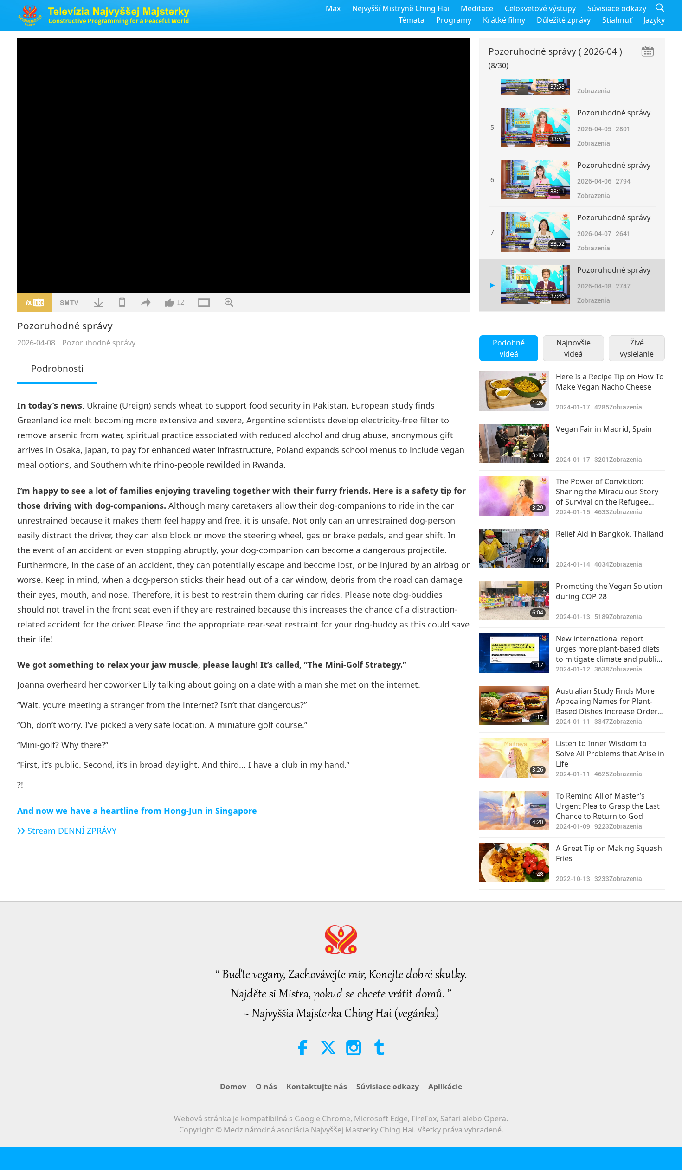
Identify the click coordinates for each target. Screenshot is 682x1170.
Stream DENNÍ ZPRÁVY (71, 830)
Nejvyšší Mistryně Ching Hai (400, 8)
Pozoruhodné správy (98, 343)
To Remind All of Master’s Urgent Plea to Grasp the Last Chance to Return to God (608, 806)
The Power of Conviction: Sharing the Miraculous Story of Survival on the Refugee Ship (607, 491)
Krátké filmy (504, 20)
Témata (412, 20)
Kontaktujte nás (316, 1086)
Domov (233, 1086)
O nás (266, 1086)
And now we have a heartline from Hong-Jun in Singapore (137, 810)
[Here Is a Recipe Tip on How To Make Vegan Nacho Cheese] (514, 391)
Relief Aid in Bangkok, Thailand (609, 534)
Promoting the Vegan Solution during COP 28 (609, 591)
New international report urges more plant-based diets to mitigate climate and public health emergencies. (608, 649)
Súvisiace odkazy (616, 8)
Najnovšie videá (573, 348)
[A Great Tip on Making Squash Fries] (514, 862)
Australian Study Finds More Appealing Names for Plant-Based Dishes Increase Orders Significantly (609, 701)
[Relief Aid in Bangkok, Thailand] (514, 548)
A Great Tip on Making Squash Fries (609, 853)
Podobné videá (509, 348)
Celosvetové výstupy (540, 8)
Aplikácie (445, 1086)
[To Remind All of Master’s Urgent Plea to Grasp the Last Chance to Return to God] (514, 810)
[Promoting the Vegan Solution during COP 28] (514, 600)
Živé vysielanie (637, 348)
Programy (453, 20)
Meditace (477, 8)
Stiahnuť (617, 20)
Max (333, 8)
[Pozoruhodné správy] (535, 127)
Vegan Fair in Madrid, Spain (604, 429)
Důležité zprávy (564, 20)
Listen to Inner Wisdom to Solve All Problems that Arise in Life (610, 753)
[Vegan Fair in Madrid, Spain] (514, 443)
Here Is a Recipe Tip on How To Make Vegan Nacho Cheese (610, 381)
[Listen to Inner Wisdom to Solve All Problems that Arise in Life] (514, 758)
